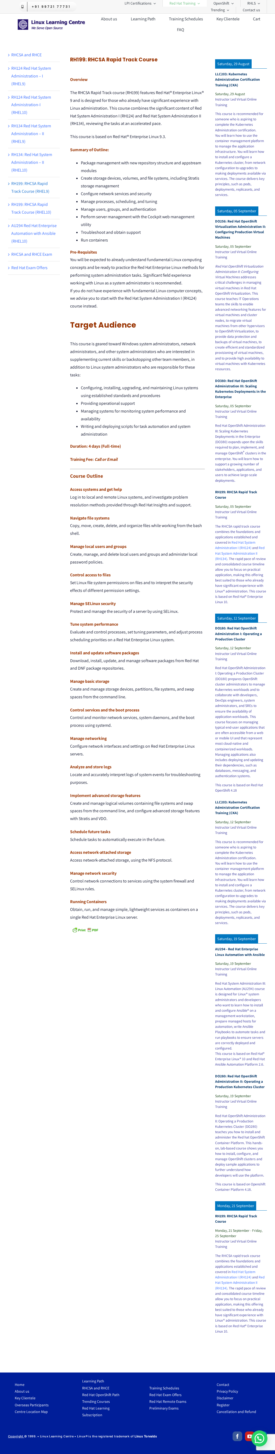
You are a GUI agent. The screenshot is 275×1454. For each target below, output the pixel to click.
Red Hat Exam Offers (29, 267)
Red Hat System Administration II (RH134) (240, 553)
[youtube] (250, 1436)
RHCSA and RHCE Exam (31, 254)
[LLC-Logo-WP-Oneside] (51, 21)
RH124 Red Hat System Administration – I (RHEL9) (31, 76)
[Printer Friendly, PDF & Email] (85, 930)
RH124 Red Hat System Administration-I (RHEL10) (31, 105)
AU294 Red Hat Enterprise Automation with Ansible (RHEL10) (34, 233)
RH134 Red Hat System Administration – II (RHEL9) (31, 133)
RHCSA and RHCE (26, 55)
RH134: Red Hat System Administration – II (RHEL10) (31, 162)
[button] (259, 1438)
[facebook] (237, 1436)
